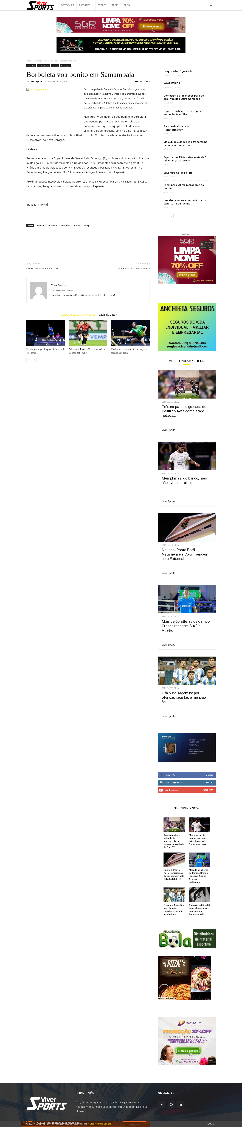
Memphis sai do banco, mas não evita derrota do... (184, 480)
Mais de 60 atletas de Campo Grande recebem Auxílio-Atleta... (186, 625)
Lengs (87, 225)
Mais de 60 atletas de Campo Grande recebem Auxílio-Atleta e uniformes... (198, 876)
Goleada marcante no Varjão (42, 268)
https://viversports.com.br (62, 290)
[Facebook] (29, 246)
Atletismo (169, 103)
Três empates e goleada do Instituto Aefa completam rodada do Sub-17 (174, 841)
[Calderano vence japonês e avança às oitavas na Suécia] (130, 333)
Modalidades (43, 66)
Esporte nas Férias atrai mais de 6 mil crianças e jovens (185, 159)
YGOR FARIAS (172, 83)
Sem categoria (170, 402)
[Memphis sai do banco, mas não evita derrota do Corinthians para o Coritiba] (187, 456)
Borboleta (52, 225)
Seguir (209, 782)
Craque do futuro (173, 75)
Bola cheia (169, 177)
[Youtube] (180, 1104)
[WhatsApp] (54, 246)
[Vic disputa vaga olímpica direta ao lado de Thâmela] (45, 333)
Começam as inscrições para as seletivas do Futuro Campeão (184, 97)
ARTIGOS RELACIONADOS (78, 314)
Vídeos (102, 5)
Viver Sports (36, 81)
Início (114, 5)
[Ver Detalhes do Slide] (187, 327)
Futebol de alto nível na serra (134, 268)
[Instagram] (171, 1104)
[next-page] (34, 360)
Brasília (168, 118)
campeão (65, 225)
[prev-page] (28, 360)
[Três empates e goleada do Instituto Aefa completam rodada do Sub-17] (187, 384)
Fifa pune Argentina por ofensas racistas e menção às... (184, 697)
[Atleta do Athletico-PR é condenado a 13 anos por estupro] (88, 333)
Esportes (84, 5)
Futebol (55, 66)
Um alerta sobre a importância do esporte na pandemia (185, 202)
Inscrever (208, 790)
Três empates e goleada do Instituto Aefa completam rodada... (184, 411)
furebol (77, 225)
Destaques (67, 5)
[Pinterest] (46, 246)
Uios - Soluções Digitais (100, 1124)
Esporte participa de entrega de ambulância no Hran (183, 113)
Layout (211, 1124)
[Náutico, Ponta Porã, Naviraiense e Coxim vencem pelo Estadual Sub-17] (187, 527)
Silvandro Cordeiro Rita (178, 172)
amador (40, 225)
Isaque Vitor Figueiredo (178, 71)
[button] (211, 5)
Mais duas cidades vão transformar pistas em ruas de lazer (186, 143)
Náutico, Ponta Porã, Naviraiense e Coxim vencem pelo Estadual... (185, 554)
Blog (126, 5)
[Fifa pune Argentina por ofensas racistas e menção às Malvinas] (187, 671)
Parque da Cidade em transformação (177, 128)
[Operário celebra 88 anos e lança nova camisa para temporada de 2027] (199, 894)
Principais (65, 66)
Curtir (209, 775)
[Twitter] (38, 246)
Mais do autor (108, 314)
